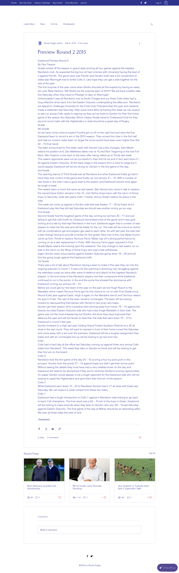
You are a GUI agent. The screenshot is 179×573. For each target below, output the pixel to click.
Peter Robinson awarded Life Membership (41, 487)
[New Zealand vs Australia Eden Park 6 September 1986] (135, 469)
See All (152, 453)
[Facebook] (141, 2)
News (42, 24)
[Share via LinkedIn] (52, 429)
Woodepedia (69, 24)
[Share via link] (59, 429)
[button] (166, 3)
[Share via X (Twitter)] (46, 429)
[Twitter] (145, 2)
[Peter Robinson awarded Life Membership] (44, 469)
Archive (54, 24)
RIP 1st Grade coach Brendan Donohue (87, 487)
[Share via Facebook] (39, 429)
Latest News (29, 24)
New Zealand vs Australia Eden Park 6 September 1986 (133, 487)
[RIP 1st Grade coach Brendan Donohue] (89, 469)
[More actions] (139, 43)
